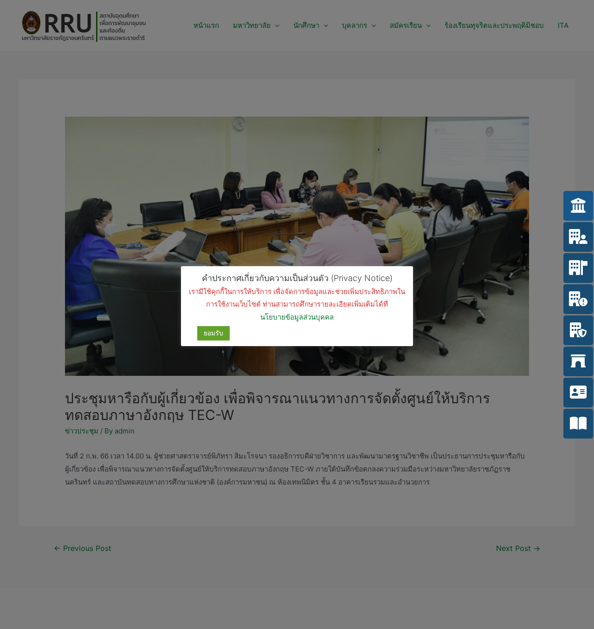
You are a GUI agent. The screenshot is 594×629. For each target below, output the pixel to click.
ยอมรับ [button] (213, 333)
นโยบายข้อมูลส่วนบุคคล (297, 317)
